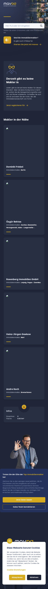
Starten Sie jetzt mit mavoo (26, 44)
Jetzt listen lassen (24, 500)
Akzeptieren (17, 577)
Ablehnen (34, 577)
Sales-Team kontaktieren (24, 507)
